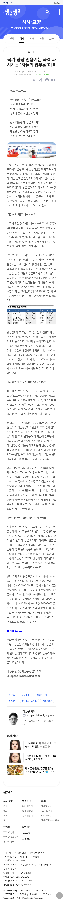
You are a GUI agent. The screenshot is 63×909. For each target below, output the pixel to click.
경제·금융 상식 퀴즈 (50, 820)
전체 (11, 38)
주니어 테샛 (8, 842)
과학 (41, 38)
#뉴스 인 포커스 (29, 701)
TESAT (6, 827)
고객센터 (35, 857)
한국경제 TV (41, 890)
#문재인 (12, 701)
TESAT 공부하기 (10, 837)
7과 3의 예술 (47, 811)
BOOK (23, 894)
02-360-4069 (18, 860)
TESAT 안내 (8, 832)
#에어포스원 (41, 695)
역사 (31, 38)
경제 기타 (12, 736)
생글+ (43, 801)
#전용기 (12, 695)
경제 (21, 38)
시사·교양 (31, 22)
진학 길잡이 (27, 806)
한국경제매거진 (9, 894)
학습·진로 (26, 801)
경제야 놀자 (46, 806)
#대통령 (26, 695)
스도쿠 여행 (46, 816)
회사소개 (7, 853)
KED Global (46, 894)
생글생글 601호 (42, 74)
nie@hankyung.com (19, 877)
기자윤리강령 (20, 853)
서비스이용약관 (9, 857)
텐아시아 (33, 894)
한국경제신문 (26, 890)
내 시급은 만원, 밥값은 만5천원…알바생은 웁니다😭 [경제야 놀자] (40, 772)
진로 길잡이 (27, 816)
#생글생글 (47, 701)
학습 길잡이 (27, 811)
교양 (51, 38)
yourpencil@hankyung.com (41, 715)
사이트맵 (24, 857)
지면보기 (26, 827)
